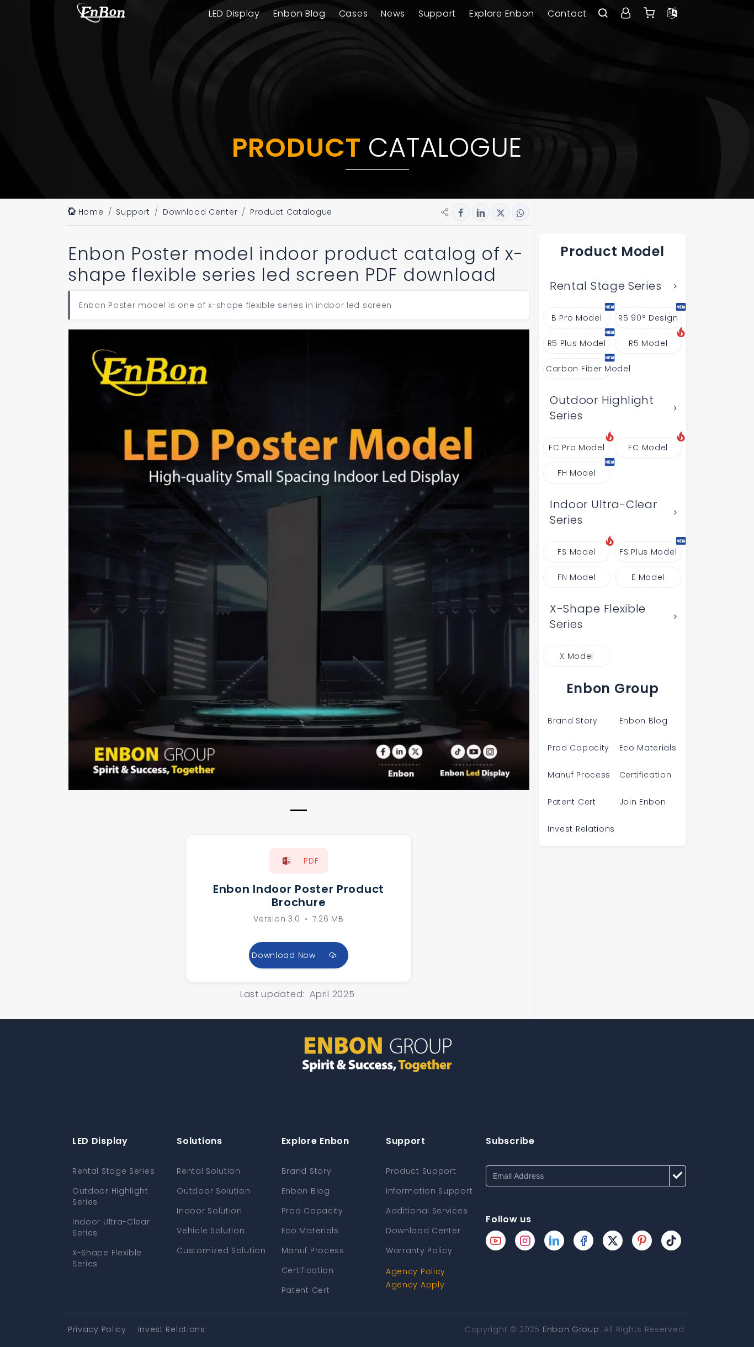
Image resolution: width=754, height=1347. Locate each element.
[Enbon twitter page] (613, 1240)
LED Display (234, 13)
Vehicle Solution (211, 1230)
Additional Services (427, 1210)
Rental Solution (209, 1170)
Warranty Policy (419, 1250)
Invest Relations (581, 828)
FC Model (648, 447)
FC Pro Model (576, 447)
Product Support (421, 1170)
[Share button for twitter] (500, 212)
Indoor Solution (209, 1210)
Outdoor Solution (213, 1190)
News (393, 13)
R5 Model (648, 343)
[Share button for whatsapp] (520, 212)
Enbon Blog (299, 13)
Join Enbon (644, 801)
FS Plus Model (648, 551)
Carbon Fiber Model (578, 368)
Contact (567, 13)
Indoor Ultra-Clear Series (603, 512)
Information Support (429, 1190)
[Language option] (672, 14)
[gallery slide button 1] (298, 810)
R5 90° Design (648, 317)
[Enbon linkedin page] (554, 1240)
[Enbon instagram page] (525, 1240)
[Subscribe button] (677, 1175)
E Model (648, 577)
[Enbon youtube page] (496, 1240)
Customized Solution (221, 1250)
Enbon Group (571, 1329)
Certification (645, 774)
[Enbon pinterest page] (642, 1240)
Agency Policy (415, 1271)
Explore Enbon (501, 13)
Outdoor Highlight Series (602, 408)
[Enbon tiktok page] (671, 1240)
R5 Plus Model (577, 343)
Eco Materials (648, 747)
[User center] (626, 14)
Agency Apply (415, 1284)
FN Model (576, 577)
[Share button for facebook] (461, 212)
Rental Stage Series (605, 286)
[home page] (101, 14)
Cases (353, 13)
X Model (576, 656)
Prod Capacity (578, 747)
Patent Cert (572, 801)
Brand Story (573, 720)
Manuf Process (579, 774)
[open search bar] (602, 14)
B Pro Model (576, 317)
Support (437, 13)
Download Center (423, 1230)
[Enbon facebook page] (583, 1240)
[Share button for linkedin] (481, 212)
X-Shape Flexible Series (598, 616)
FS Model (576, 551)
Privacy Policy (97, 1329)
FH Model (576, 472)
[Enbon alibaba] (649, 14)
